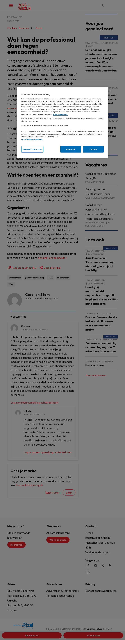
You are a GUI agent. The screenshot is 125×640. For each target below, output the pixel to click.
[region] (62, 122)
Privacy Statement (60, 114)
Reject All (70, 149)
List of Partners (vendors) (32, 140)
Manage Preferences (32, 149)
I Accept (93, 149)
